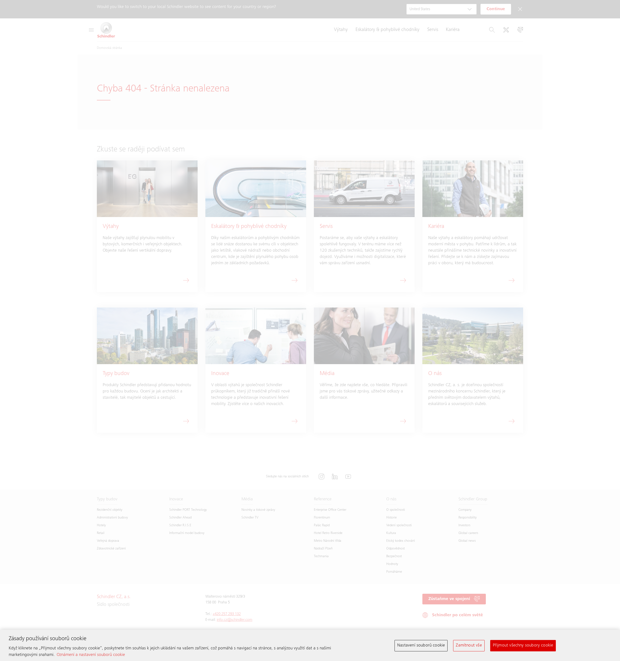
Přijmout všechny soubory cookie (523, 645)
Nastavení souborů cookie (421, 645)
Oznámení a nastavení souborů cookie (91, 655)
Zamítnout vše (469, 645)
